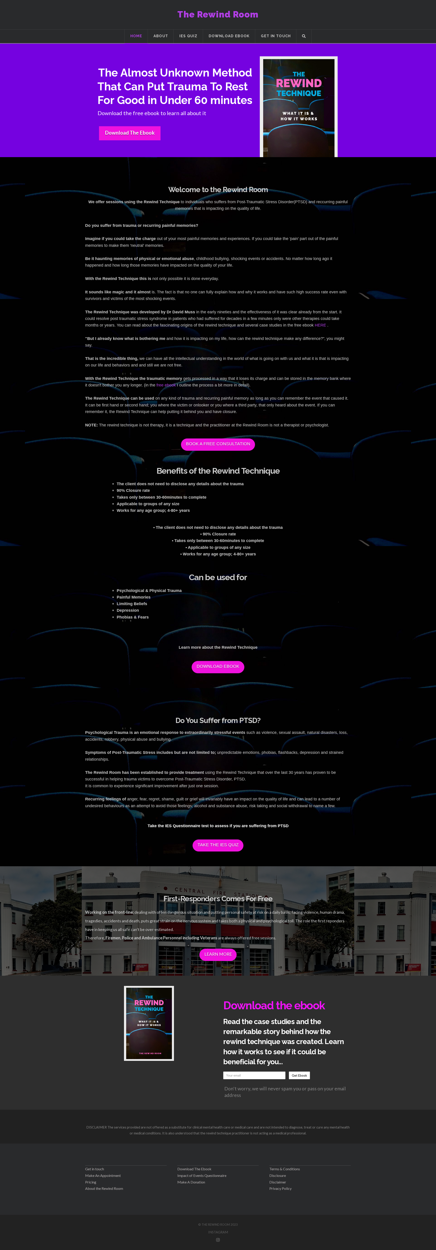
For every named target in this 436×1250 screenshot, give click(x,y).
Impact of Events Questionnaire (201, 1175)
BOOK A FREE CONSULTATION (218, 443)
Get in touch (94, 1169)
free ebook (166, 385)
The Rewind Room (217, 14)
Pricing (90, 1182)
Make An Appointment (103, 1175)
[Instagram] (218, 1240)
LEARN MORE (218, 954)
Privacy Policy (280, 1188)
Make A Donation (191, 1182)
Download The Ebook (130, 133)
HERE (320, 325)
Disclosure (277, 1175)
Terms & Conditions (284, 1169)
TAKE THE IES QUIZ (218, 844)
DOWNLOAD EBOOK (218, 666)
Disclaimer (277, 1182)
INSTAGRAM (218, 1232)
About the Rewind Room (104, 1188)
